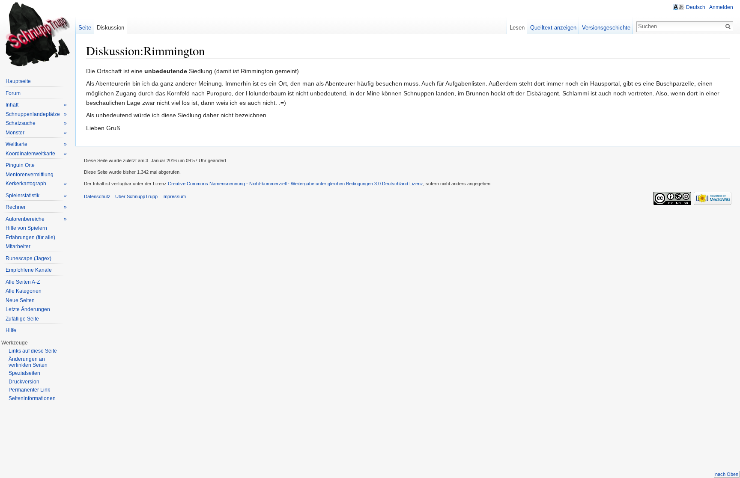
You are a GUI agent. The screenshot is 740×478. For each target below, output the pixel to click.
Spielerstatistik (36, 196)
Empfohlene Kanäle (29, 270)
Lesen (517, 27)
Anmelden (721, 7)
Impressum (174, 196)
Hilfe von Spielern (26, 228)
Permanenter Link (29, 390)
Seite (84, 27)
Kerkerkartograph (36, 184)
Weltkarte (36, 144)
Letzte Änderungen (28, 309)
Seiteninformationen (32, 398)
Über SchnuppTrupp (136, 196)
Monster (36, 133)
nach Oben (726, 474)
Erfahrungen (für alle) (30, 237)
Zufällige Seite (22, 319)
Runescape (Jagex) (28, 258)
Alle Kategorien (24, 291)
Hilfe (11, 330)
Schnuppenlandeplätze (36, 114)
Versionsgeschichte (606, 27)
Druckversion (24, 382)
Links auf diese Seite (33, 351)
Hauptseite (18, 81)
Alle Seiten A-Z (23, 282)
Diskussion (110, 27)
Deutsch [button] (695, 7)
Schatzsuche (36, 123)
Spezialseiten (24, 373)
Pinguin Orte (20, 165)
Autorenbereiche (36, 219)
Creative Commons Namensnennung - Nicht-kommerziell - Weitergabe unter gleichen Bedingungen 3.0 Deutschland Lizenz (295, 183)
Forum (13, 93)
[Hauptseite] (37, 34)
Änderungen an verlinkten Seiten (28, 362)
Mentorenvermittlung (30, 175)
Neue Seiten (20, 300)
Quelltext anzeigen (553, 27)
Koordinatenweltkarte (36, 154)
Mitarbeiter (18, 246)
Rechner (36, 207)
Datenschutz (97, 196)
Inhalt (36, 105)
